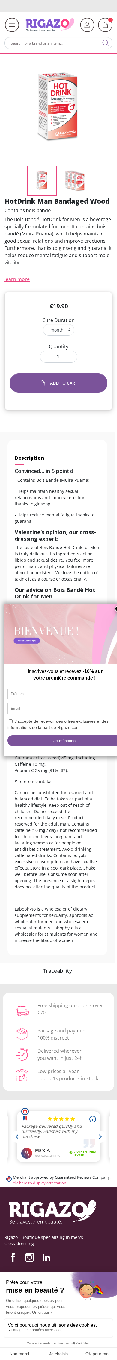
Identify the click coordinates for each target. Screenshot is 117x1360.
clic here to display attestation (39, 1183)
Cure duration (58, 320)
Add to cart (63, 383)
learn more (17, 279)
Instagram (30, 1257)
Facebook (13, 1257)
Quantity (58, 346)
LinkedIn (46, 1257)
